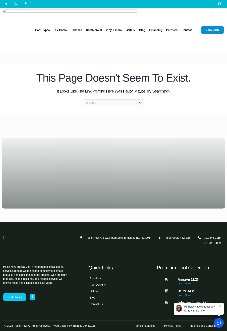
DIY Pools (60, 30)
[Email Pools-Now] (6, 3)
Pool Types (42, 30)
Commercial (94, 30)
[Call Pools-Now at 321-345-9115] (16, 3)
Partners (171, 30)
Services (76, 30)
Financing (155, 30)
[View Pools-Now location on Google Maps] (26, 3)
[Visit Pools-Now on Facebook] (220, 3)
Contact (186, 30)
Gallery (130, 30)
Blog (142, 30)
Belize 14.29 (186, 291)
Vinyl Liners (114, 30)
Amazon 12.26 (188, 279)
